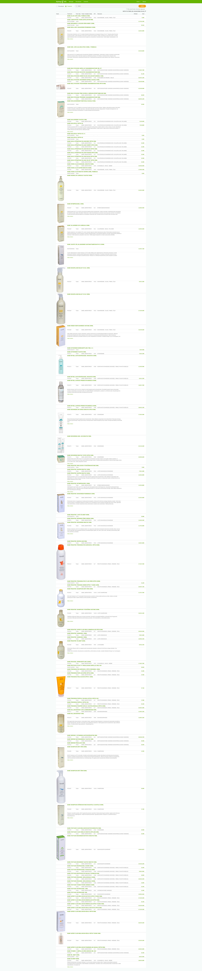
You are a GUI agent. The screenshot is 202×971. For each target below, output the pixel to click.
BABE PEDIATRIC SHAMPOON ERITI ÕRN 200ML (80, 588)
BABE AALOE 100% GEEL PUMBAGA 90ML (78, 15)
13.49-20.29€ (141, 520)
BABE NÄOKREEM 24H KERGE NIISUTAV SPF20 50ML (81, 409)
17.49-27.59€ (141, 663)
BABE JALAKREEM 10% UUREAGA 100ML (78, 225)
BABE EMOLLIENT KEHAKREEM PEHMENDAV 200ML (81, 27)
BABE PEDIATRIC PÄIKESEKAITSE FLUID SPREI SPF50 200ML (83, 581)
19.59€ (142, 829)
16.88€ (142, 516)
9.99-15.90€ (141, 871)
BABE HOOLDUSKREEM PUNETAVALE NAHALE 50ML (81, 101)
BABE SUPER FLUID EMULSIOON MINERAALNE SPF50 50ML (83, 900)
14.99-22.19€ (141, 638)
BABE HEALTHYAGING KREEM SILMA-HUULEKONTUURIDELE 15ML (85, 76)
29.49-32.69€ (141, 949)
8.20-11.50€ (141, 378)
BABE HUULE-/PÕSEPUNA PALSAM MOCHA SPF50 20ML (82, 148)
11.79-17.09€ (141, 592)
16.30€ (142, 886)
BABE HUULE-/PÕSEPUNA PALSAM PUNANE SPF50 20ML (82, 152)
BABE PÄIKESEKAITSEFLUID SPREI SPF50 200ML (80, 673)
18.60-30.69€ (141, 960)
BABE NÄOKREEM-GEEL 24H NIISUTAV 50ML (79, 436)
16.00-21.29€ (141, 613)
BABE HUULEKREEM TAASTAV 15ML (77, 119)
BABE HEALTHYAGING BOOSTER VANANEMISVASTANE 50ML (83, 72)
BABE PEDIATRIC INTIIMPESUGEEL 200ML (78, 483)
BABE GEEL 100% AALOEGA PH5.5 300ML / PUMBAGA (81, 47)
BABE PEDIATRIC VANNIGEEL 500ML (77, 637)
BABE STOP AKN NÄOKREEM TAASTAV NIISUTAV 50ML (82, 862)
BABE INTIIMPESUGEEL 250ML (75, 203)
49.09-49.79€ (141, 737)
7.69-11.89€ (141, 635)
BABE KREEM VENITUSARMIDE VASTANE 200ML (80, 325)
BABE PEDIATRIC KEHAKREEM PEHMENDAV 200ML (81, 493)
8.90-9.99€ (142, 349)
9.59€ (143, 467)
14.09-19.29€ (141, 228)
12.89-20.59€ (141, 207)
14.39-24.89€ (141, 475)
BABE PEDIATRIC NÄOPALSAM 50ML (77, 541)
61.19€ (142, 73)
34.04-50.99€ (141, 81)
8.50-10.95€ (141, 956)
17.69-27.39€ (141, 70)
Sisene (144, 1)
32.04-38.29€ (141, 329)
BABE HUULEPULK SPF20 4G (75, 123)
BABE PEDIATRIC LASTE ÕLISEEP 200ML (78, 514)
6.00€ (143, 173)
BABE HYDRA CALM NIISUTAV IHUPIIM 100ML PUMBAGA (82, 171)
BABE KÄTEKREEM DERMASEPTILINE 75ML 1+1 (80, 348)
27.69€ (142, 674)
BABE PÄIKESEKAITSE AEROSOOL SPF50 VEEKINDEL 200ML (83, 669)
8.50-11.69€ (141, 281)
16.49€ (142, 833)
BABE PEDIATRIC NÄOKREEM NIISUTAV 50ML (79, 522)
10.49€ (142, 143)
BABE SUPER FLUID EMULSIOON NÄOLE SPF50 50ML (81, 911)
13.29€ (142, 890)
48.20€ (142, 95)
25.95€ (142, 104)
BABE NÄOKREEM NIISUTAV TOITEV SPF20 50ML (80, 455)
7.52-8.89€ (142, 125)
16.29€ (142, 867)
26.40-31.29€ (141, 77)
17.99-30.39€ (141, 169)
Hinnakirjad (78, 1)
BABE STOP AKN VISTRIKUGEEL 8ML (77, 892)
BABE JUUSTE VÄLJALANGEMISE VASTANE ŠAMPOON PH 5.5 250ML (85, 244)
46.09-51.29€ (141, 99)
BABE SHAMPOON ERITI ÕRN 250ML (77, 746)
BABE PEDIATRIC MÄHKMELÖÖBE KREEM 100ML (80, 518)
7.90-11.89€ (141, 471)
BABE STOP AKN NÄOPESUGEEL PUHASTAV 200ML (81, 869)
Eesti (138, 1)
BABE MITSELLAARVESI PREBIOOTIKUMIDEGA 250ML (82, 380)
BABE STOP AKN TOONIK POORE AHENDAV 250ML (81, 884)
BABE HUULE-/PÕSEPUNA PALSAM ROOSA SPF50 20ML (82, 156)
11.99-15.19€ (141, 711)
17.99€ (142, 700)
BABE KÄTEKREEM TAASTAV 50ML (76, 351)
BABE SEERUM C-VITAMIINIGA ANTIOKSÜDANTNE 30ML (82, 735)
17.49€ (142, 809)
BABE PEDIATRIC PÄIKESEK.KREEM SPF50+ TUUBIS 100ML (83, 585)
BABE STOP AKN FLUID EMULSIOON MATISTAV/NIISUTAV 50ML (84, 828)
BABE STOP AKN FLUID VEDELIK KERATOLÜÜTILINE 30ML (83, 832)
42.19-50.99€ (141, 88)
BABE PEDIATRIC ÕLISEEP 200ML (76, 641)
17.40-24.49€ (141, 414)
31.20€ (142, 583)
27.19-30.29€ (141, 898)
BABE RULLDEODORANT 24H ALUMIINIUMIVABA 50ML (82, 709)
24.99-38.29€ (141, 457)
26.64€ (142, 667)
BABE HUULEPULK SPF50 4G (75, 137)
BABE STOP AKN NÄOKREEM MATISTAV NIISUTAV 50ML (82, 835)
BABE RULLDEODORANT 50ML (75, 713)
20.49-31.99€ (141, 707)
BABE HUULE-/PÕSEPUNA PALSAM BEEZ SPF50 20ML (81, 141)
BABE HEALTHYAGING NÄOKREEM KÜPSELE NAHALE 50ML (83, 79)
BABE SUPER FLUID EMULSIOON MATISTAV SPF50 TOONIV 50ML (84, 896)
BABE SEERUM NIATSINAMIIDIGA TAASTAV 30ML (80, 739)
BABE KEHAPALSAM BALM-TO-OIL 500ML (78, 294)
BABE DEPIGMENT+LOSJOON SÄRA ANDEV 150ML (81, 23)
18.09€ (142, 875)
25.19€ (142, 704)
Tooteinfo (86, 1)
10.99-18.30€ (141, 894)
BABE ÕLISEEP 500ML (73, 958)
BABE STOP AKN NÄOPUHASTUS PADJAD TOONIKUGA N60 (83, 873)
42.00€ (142, 744)
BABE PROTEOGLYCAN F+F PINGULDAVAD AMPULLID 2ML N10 (84, 665)
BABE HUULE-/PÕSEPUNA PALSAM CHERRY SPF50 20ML (82, 145)
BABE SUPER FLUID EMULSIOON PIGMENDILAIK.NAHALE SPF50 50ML (86, 947)
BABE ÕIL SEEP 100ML (73, 955)
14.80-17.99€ (141, 385)
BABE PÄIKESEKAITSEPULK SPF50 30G (78, 702)
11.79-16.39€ (141, 21)
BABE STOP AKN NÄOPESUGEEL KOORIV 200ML (80, 865)
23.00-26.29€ (141, 863)
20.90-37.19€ (141, 586)
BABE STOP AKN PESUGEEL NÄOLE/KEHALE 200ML (81, 877)
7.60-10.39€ (141, 353)
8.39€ (143, 139)
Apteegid (71, 1)
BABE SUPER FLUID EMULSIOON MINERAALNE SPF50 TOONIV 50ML (85, 903)
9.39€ (143, 17)
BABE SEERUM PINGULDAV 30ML (76, 743)
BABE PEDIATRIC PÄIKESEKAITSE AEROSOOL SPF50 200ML (83, 545)
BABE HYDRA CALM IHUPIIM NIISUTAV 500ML (79, 167)
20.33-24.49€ (141, 446)
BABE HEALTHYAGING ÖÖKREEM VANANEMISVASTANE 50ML (83, 97)
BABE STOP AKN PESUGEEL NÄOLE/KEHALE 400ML (81, 881)
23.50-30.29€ (141, 940)
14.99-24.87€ (141, 849)
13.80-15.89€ (141, 543)
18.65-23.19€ (141, 407)
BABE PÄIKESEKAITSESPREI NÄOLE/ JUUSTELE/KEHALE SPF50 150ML (86, 706)
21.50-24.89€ (141, 497)
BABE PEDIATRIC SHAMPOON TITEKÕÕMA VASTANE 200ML (83, 609)
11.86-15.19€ (141, 717)
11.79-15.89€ (141, 525)
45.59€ (142, 741)
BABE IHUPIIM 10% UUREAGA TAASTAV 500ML (79, 175)
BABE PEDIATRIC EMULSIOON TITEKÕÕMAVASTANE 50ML (83, 465)
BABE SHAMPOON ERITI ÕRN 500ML (77, 770)
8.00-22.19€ (141, 644)
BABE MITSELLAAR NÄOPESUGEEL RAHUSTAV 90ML (81, 376)
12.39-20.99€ (141, 366)
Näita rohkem (70, 39)
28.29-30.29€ (141, 922)
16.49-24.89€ (141, 30)
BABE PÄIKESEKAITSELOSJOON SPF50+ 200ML (80, 676)
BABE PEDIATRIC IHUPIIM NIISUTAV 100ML (78, 469)
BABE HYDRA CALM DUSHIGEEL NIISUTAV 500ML (80, 164)
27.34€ (142, 688)
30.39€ (142, 952)
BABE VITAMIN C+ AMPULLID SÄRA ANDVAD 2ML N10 (81, 951)
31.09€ (142, 671)
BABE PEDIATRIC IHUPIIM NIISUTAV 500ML (78, 473)
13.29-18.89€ (141, 485)
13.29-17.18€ (141, 248)
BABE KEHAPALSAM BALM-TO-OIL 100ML (78, 268)
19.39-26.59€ (141, 165)
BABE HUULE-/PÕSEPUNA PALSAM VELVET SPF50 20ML (82, 160)
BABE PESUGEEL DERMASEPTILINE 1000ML (79, 661)
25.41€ (142, 25)
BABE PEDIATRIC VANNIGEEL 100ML (77, 633)
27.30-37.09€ (141, 564)
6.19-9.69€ (142, 121)
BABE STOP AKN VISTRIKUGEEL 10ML (77, 888)
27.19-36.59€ (141, 310)
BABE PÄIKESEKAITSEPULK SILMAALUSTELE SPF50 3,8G (83, 698)
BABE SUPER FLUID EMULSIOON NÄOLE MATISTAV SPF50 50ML (84, 907)
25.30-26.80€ (141, 51)
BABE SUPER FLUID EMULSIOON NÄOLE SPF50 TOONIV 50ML (84, 933)
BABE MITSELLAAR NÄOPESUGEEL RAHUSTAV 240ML (82, 355)
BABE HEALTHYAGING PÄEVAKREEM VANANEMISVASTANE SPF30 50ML (86, 83)
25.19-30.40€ (141, 905)
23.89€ (142, 882)
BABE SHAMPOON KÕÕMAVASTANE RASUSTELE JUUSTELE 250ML (85, 804)
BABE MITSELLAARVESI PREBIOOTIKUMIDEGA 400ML (82, 405)
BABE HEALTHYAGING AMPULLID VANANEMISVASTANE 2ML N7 (84, 68)
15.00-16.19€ (141, 879)
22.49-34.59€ (141, 190)
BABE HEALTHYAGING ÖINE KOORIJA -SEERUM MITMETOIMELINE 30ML (86, 93)
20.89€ (142, 788)
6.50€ (143, 135)
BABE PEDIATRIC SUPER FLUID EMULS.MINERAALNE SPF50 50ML (85, 629)
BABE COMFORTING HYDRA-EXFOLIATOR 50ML (80, 19)
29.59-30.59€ (141, 631)
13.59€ (142, 751)
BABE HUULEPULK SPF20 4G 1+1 (76, 133)
